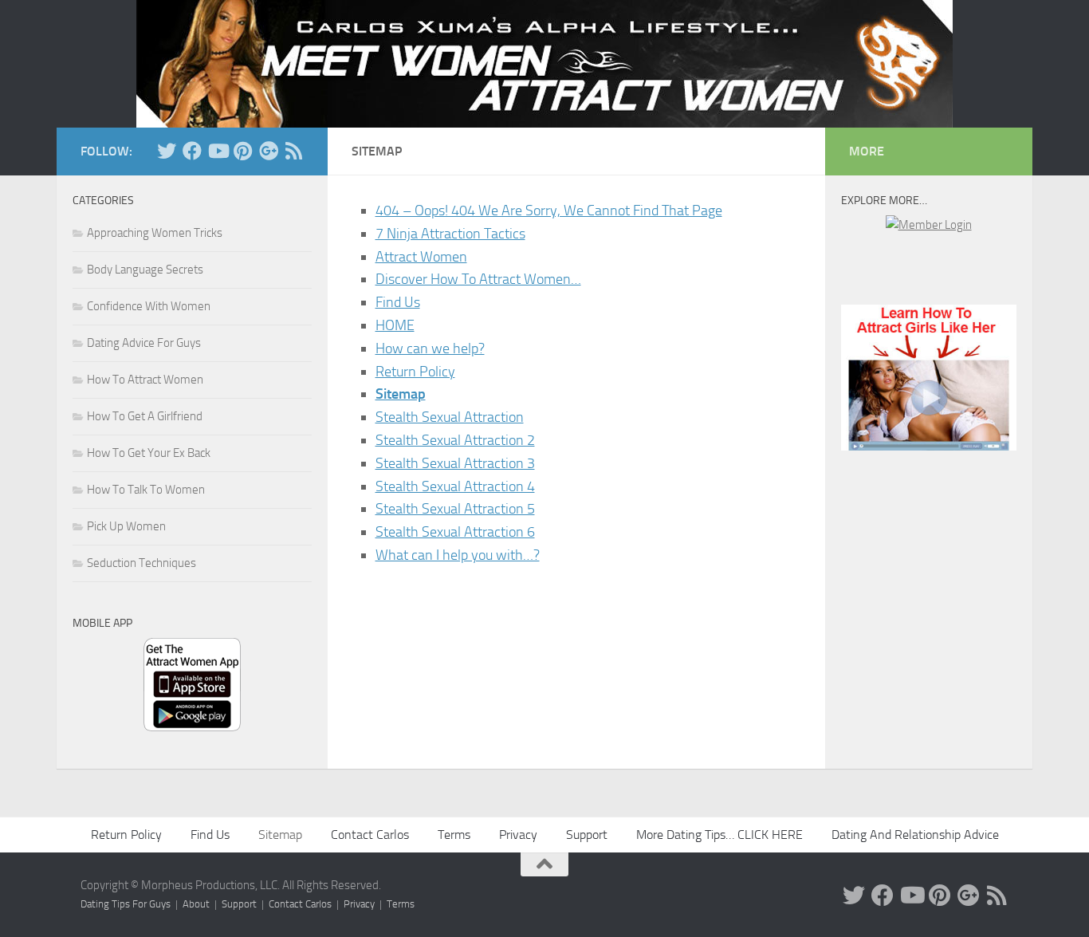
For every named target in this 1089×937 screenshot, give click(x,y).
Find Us (397, 302)
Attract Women (421, 257)
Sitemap (400, 394)
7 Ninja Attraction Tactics (450, 233)
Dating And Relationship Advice (915, 834)
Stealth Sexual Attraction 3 (455, 463)
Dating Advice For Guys (144, 343)
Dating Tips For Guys (126, 904)
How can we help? (430, 348)
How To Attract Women (145, 379)
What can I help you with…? (457, 555)
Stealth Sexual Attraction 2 (455, 440)
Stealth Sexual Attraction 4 (455, 486)
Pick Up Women (126, 526)
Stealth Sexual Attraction (449, 417)
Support (586, 834)
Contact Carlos (370, 834)
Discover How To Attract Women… (478, 279)
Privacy (518, 834)
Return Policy (415, 371)
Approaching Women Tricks (154, 233)
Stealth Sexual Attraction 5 (455, 509)
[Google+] (268, 150)
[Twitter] (166, 150)
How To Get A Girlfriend (144, 416)
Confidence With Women (148, 306)
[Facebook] (192, 150)
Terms (454, 834)
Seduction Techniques (141, 563)
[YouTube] (217, 150)
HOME (395, 325)
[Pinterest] (243, 150)
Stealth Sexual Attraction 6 (455, 532)
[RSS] (294, 150)
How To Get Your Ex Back (148, 453)
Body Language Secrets (145, 269)
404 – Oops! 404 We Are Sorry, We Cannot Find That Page (548, 210)
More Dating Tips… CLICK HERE (719, 834)
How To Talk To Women (146, 489)
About (196, 904)
